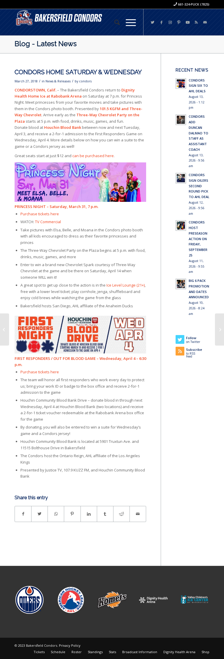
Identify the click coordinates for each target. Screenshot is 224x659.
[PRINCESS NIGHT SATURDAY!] (219, 329)
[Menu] (128, 22)
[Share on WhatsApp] (56, 513)
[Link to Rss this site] (196, 22)
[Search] (114, 22)
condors (85, 81)
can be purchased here (93, 155)
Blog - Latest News (46, 43)
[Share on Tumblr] (105, 513)
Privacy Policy (69, 645)
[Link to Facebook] (161, 22)
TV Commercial (48, 221)
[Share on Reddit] (121, 513)
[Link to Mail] (205, 22)
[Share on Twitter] (40, 513)
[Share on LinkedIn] (89, 513)
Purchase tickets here (39, 213)
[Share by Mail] (138, 513)
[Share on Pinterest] (72, 513)
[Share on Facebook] (23, 513)
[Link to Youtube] (187, 22)
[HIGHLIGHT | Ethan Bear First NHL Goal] (4, 329)
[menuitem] (114, 22)
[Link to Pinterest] (178, 22)
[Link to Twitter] (152, 22)
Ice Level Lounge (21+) (125, 285)
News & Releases (58, 81)
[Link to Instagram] (170, 22)
